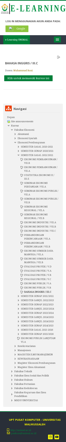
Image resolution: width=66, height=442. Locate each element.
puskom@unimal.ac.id (23, 433)
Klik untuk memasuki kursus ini (28, 78)
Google (20, 28)
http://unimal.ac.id (20, 430)
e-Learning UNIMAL (16, 39)
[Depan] (33, 9)
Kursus (15, 125)
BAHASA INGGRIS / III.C (21, 63)
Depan (11, 117)
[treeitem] (33, 117)
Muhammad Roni (23, 70)
